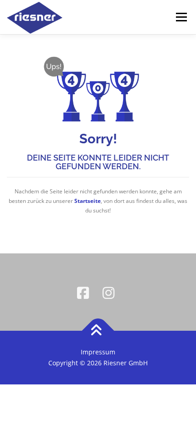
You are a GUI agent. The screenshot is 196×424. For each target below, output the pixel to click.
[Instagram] (111, 292)
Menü (180, 17)
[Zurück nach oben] (98, 331)
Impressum (98, 352)
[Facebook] (85, 292)
